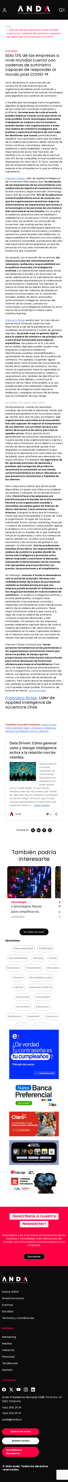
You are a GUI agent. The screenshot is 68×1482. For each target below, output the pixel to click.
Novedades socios (41, 978)
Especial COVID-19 (41, 987)
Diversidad (22, 997)
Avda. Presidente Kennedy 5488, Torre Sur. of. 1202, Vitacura (32, 1399)
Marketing (9, 1337)
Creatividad (33, 968)
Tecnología (42, 997)
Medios (7, 1343)
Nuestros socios (13, 1298)
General (18, 978)
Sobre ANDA (10, 1292)
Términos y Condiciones (18, 1318)
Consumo (51, 1017)
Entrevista (23, 1007)
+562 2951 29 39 (11, 1407)
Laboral (18, 987)
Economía (13, 968)
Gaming (38, 958)
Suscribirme (34, 1256)
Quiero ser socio (21, 1432)
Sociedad (33, 1017)
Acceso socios (21, 1441)
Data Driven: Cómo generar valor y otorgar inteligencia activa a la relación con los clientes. (31, 728)
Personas (8, 1357)
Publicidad (45, 949)
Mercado (52, 968)
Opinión (7, 1370)
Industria (8, 1350)
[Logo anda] (34, 10)
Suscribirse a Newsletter (14, 1452)
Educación (42, 1007)
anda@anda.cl (12, 1419)
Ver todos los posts (34, 931)
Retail (53, 958)
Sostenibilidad (18, 958)
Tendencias (10, 1363)
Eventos (7, 1305)
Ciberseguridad (23, 949)
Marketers (14, 1017)
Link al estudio (37, 691)
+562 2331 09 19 (11, 1413)
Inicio (8, 27)
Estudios (7, 1311)
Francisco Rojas (15, 179)
